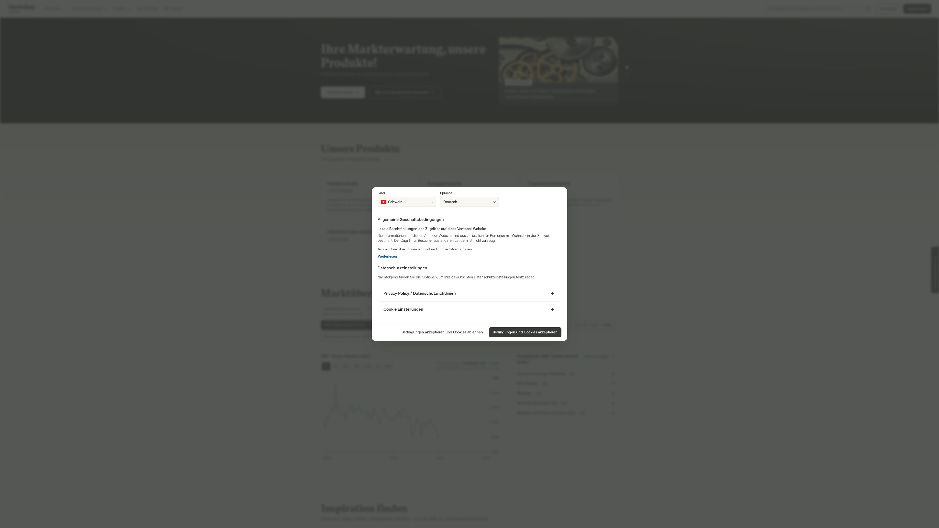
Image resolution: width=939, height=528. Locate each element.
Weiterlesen (387, 256)
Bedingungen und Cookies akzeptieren (525, 332)
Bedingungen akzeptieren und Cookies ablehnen (442, 332)
